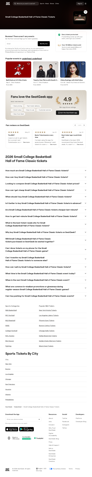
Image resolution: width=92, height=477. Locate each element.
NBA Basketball (11, 310)
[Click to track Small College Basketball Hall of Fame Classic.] (85, 12)
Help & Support (54, 445)
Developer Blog (81, 421)
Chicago (8, 379)
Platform (79, 418)
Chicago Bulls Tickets (46, 331)
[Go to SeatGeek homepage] (8, 4)
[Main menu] (85, 4)
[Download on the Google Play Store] (26, 429)
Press (50, 442)
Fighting (8, 346)
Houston (8, 389)
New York (8, 364)
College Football (11, 331)
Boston (7, 369)
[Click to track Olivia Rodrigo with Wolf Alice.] (83, 64)
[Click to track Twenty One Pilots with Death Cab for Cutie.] (56, 64)
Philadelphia (9, 399)
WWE (7, 326)
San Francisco (10, 384)
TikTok (64, 428)
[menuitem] (42, 4)
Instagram (65, 425)
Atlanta (8, 394)
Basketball (17, 407)
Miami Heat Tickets (46, 346)
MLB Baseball (10, 320)
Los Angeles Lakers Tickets (48, 315)
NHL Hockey (9, 336)
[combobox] (26, 3)
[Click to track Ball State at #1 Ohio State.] (28, 64)
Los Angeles (9, 374)
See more (26, 142)
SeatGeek (8, 407)
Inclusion (52, 425)
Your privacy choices (59, 469)
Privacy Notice (9, 52)
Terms (71, 469)
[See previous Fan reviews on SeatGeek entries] (75, 125)
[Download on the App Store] (11, 429)
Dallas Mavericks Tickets (48, 336)
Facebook (65, 421)
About (51, 418)
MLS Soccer (9, 341)
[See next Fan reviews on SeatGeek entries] (84, 125)
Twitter (64, 418)
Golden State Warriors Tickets (50, 341)
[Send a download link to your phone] (39, 419)
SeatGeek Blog (54, 439)
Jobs (50, 421)
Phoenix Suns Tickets (46, 320)
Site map (39, 471)
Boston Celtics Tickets (47, 326)
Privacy (77, 469)
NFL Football (9, 315)
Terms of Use (31, 52)
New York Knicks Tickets (48, 310)
